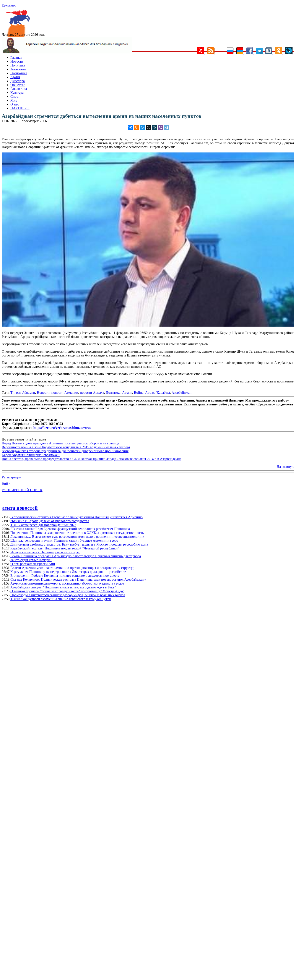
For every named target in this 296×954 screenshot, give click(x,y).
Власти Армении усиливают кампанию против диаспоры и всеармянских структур (72, 568)
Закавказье (18, 69)
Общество (17, 85)
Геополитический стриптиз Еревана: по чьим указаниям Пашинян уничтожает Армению (76, 517)
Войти (6, 484)
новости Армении (64, 392)
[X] (148, 127)
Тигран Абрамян (22, 392)
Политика (17, 65)
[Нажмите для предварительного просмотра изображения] (148, 325)
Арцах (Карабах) (157, 392)
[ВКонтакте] (130, 127)
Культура (17, 92)
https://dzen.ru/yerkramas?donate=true (62, 427)
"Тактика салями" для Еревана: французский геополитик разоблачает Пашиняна (70, 529)
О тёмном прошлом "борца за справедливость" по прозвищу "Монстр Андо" (67, 591)
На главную (285, 466)
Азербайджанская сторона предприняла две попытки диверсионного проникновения (65, 451)
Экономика (18, 73)
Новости (16, 61)
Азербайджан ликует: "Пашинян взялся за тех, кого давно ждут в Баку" (63, 587)
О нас (14, 104)
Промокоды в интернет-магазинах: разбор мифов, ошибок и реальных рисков (67, 595)
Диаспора (17, 81)
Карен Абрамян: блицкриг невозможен (31, 455)
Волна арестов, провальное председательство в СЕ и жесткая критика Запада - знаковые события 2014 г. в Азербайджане (91, 459)
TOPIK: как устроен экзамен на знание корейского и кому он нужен (60, 599)
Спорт (15, 96)
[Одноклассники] (136, 127)
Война (138, 392)
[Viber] (160, 127)
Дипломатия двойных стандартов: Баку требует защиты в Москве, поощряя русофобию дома (79, 544)
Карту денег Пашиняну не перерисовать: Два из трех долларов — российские (68, 571)
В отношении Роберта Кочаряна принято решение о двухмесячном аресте (64, 575)
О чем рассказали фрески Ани (32, 564)
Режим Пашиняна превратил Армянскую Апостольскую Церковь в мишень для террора (75, 556)
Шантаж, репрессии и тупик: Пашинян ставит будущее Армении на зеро (64, 540)
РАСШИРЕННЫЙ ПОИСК (22, 490)
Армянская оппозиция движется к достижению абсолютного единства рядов (67, 583)
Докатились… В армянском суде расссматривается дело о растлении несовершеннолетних (77, 536)
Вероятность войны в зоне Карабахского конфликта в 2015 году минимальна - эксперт (66, 447)
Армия (15, 77)
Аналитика (18, 89)
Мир (13, 100)
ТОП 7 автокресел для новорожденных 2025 (43, 525)
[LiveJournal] (154, 127)
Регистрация (11, 477)
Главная (16, 57)
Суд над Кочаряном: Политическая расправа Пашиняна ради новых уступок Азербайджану (78, 579)
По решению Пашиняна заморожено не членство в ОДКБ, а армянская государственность (77, 532)
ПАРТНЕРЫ (19, 108)
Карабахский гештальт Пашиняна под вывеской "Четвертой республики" (64, 548)
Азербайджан (182, 392)
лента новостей (20, 508)
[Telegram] (166, 127)
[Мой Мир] (142, 127)
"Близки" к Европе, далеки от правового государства (49, 521)
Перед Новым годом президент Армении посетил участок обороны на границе (60, 443)
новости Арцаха (92, 392)
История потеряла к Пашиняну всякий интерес (45, 552)
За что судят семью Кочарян (31, 560)
